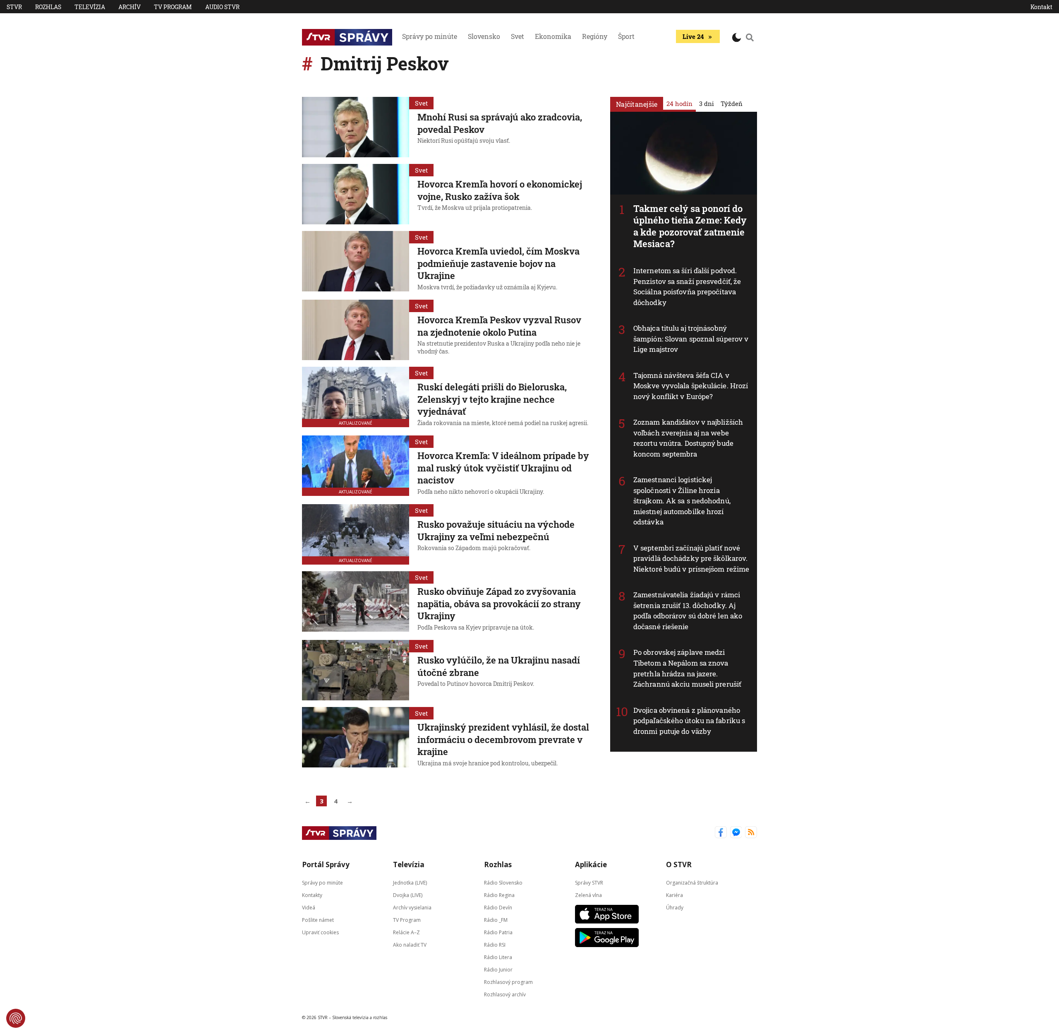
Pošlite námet (318, 919)
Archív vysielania (412, 907)
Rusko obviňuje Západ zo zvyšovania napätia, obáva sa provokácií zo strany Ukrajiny (499, 603)
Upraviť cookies (320, 932)
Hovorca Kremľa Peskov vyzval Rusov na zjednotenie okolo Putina (499, 326)
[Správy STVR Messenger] (736, 833)
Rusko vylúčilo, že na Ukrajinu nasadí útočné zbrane (498, 666)
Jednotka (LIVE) (410, 882)
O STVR (679, 864)
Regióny (594, 36)
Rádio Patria (498, 932)
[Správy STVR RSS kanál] (751, 833)
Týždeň (732, 103)
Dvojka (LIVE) (407, 895)
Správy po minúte (429, 36)
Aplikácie (591, 864)
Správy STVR (589, 882)
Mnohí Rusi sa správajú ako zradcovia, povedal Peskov (499, 123)
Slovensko (484, 36)
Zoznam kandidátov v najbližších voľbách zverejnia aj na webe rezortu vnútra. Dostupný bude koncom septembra (688, 438)
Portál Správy (326, 864)
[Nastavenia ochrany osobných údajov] (15, 1018)
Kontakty (312, 895)
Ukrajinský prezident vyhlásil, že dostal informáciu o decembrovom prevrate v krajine (503, 739)
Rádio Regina (499, 895)
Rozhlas (48, 7)
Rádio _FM (496, 919)
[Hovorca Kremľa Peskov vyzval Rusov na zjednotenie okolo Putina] (355, 330)
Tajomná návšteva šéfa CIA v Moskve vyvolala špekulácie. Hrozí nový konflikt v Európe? (690, 385)
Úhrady (674, 907)
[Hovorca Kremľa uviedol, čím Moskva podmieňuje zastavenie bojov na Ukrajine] (355, 262)
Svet (517, 36)
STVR (14, 7)
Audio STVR (222, 7)
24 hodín (679, 103)
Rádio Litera (498, 957)
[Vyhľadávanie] (750, 37)
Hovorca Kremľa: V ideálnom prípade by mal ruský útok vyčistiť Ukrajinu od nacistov (503, 468)
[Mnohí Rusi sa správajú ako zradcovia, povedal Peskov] (355, 127)
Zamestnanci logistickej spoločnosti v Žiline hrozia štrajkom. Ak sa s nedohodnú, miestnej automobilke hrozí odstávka (682, 501)
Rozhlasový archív (505, 994)
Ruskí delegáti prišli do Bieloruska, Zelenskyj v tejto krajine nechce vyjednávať (492, 399)
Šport (626, 36)
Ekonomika (553, 36)
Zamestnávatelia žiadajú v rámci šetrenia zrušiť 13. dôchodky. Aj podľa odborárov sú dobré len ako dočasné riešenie (687, 610)
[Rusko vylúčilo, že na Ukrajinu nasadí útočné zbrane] (355, 670)
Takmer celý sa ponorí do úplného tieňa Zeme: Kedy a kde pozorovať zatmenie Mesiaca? (690, 226)
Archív (129, 7)
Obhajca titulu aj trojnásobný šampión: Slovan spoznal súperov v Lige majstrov (690, 338)
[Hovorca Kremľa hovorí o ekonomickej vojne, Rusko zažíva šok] (355, 194)
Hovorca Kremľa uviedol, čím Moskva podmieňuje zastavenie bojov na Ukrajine (498, 263)
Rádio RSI (495, 944)
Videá (308, 907)
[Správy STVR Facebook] (721, 833)
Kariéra (674, 895)
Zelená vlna (588, 895)
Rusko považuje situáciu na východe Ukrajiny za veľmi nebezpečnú (496, 530)
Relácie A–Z (406, 932)
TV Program (173, 7)
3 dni (706, 103)
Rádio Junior (498, 969)
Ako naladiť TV (409, 944)
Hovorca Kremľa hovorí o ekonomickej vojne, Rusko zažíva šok (499, 190)
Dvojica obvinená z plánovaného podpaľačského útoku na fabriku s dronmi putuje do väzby (689, 720)
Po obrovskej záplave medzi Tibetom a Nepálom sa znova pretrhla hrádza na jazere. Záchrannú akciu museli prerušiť (687, 668)
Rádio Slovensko (503, 882)
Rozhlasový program (508, 982)
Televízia (89, 7)
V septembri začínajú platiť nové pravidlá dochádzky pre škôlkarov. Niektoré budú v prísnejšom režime (691, 558)
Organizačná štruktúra (692, 882)
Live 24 (693, 36)
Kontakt (1041, 7)
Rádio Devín (498, 907)
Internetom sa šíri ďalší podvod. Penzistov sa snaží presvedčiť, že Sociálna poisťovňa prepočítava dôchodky (687, 286)
